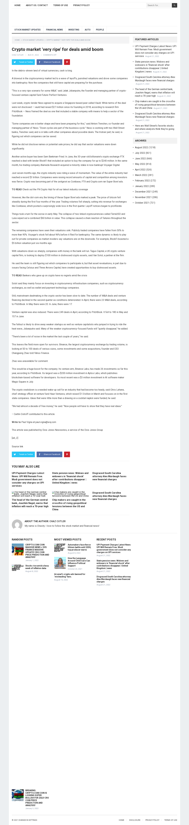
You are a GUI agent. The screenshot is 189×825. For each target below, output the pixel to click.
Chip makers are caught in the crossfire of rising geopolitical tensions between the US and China (155, 104)
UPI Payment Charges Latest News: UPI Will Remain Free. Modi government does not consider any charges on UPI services (28, 479)
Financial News (54, 30)
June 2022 (140, 158)
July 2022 (140, 153)
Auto (88, 30)
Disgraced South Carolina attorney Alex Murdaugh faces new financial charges (109, 476)
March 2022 (141, 175)
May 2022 (140, 164)
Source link (17, 446)
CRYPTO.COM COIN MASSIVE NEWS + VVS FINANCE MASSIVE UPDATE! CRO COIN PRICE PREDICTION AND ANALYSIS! (37, 551)
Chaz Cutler (17, 55)
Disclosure (134, 820)
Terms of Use (60, 5)
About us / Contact (37, 5)
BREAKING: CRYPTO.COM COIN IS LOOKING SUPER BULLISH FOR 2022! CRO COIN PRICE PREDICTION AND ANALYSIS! (37, 798)
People (100, 30)
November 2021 (143, 197)
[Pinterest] (67, 62)
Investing (73, 30)
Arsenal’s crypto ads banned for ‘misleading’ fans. (69, 575)
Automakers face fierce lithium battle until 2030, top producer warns (79, 547)
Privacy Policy (81, 5)
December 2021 (143, 191)
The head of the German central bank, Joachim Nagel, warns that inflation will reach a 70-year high (30, 503)
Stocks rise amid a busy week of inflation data (37, 567)
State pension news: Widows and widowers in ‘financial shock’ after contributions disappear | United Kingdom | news (113, 564)
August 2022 (141, 147)
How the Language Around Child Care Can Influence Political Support (79, 562)
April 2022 (140, 169)
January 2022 (142, 186)
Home (17, 5)
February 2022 (142, 180)
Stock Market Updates (27, 30)
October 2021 (142, 202)
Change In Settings (27, 820)
